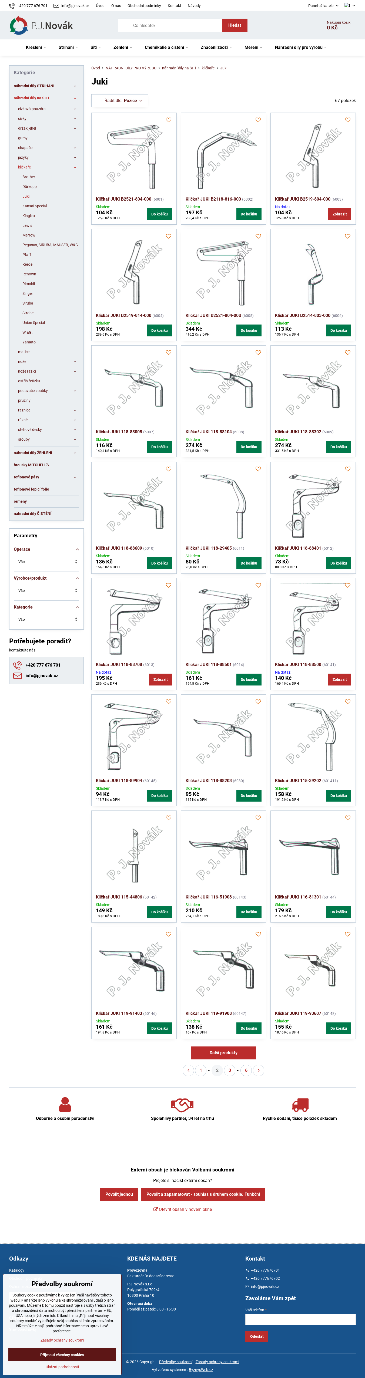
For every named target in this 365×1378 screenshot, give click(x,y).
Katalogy (16, 1270)
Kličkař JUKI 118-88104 (209, 431)
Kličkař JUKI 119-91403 (119, 1013)
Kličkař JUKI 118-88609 (119, 548)
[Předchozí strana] (188, 1070)
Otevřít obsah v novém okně (185, 1209)
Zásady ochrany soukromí (217, 1362)
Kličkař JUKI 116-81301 (298, 897)
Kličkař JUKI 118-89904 (119, 780)
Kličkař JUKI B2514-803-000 (302, 315)
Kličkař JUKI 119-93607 (298, 1013)
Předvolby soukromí (175, 1362)
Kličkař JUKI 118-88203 (209, 780)
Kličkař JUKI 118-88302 (298, 431)
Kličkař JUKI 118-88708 (119, 664)
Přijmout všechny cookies (62, 1355)
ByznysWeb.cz (201, 1369)
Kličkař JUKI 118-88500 (298, 664)
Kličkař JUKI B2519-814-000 (123, 315)
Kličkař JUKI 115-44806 (119, 897)
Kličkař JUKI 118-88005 (119, 431)
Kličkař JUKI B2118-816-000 (213, 199)
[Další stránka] (258, 1070)
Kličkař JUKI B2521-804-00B (213, 315)
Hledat (234, 25)
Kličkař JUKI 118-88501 (209, 664)
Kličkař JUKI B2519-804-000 (302, 199)
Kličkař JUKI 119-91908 (209, 1013)
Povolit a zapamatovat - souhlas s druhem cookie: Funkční (203, 1194)
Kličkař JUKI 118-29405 (209, 548)
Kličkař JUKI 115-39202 (298, 780)
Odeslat (257, 1336)
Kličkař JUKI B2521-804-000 (123, 199)
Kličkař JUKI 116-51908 (209, 897)
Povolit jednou (119, 1194)
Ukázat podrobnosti (62, 1367)
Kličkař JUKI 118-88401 (298, 548)
